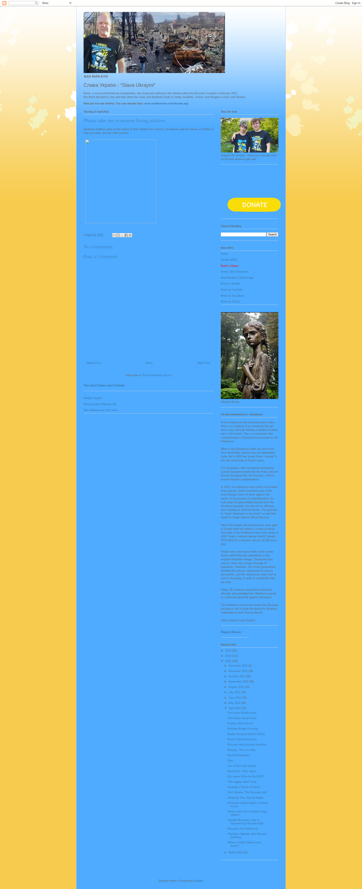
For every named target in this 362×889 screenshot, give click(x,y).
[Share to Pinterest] (130, 235)
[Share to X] (122, 235)
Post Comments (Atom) (157, 375)
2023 (228, 655)
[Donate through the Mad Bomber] (254, 213)
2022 (228, 661)
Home (149, 362)
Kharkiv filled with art (240, 723)
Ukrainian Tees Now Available (245, 797)
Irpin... (231, 760)
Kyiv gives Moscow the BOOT (246, 776)
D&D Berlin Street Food (242, 718)
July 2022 (235, 692)
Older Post (203, 362)
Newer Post (94, 362)
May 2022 (235, 702)
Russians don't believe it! (243, 828)
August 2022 (237, 687)
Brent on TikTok (230, 301)
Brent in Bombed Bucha (242, 739)
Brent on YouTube (232, 289)
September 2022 (239, 681)
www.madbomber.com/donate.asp (166, 103)
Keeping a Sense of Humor (244, 787)
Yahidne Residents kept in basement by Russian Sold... (247, 821)
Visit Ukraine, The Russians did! (247, 792)
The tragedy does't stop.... (243, 781)
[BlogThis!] (118, 235)
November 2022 (238, 671)
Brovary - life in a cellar (242, 750)
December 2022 (238, 665)
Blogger (198, 880)
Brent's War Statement (234, 271)
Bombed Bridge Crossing (243, 728)
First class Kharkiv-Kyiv (242, 712)
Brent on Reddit (230, 283)
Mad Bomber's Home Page (237, 277)
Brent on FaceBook (232, 295)
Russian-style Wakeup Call (100, 404)
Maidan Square (93, 398)
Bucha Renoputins (239, 755)
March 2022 (236, 852)
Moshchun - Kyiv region (242, 771)
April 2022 (235, 708)
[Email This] (114, 235)
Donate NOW (229, 259)
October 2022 (237, 676)
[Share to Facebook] (126, 235)
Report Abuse (231, 632)
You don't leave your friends (104, 385)
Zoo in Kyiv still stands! (242, 765)
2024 (228, 650)
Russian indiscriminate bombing (247, 744)
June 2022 (235, 697)
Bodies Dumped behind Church (246, 734)
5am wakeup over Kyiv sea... (101, 410)
